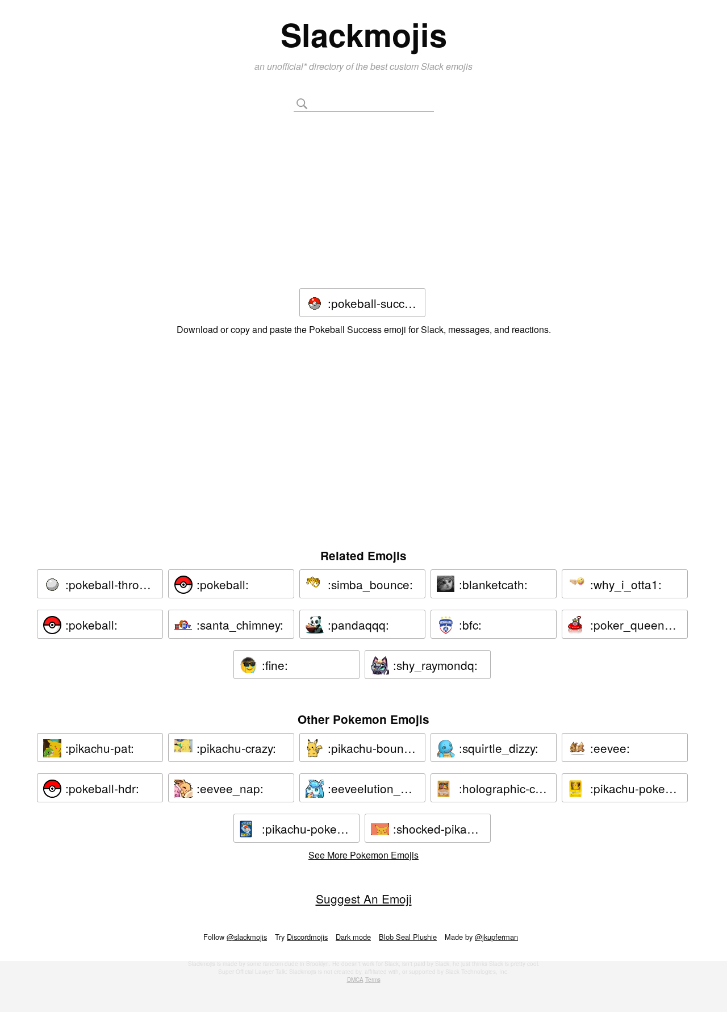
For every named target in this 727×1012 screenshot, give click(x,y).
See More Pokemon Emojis (363, 854)
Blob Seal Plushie (408, 936)
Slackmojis (364, 34)
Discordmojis (307, 936)
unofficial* (288, 66)
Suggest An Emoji (364, 898)
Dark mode (353, 936)
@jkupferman (496, 936)
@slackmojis (247, 936)
